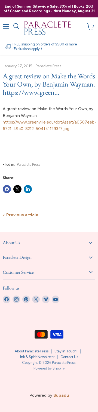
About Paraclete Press (31, 351)
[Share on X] (17, 189)
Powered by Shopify (49, 368)
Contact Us (69, 357)
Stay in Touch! (65, 351)
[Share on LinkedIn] (28, 189)
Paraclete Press (28, 164)
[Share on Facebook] (7, 189)
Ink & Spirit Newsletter (37, 357)
